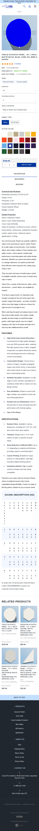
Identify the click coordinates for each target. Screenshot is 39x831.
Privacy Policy (19, 761)
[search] (24, 6)
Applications (19, 733)
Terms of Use (19, 757)
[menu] (35, 6)
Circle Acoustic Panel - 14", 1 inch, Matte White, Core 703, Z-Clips (10, 628)
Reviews (19, 184)
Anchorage (14, 122)
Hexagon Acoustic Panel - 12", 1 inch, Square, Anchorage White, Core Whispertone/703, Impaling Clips (10, 673)
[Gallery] (19, 32)
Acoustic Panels (19, 712)
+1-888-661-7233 (20, 786)
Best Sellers (19, 724)
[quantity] (5, 165)
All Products (19, 728)
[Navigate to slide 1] (19, 47)
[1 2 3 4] (19, 100)
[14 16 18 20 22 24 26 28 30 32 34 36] (19, 90)
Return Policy (19, 753)
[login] (30, 6)
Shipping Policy (20, 749)
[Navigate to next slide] (34, 33)
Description (19, 174)
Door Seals (19, 716)
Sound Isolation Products (19, 720)
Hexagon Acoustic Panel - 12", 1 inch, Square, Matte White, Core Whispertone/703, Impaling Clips (28, 630)
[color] (4, 134)
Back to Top (19, 697)
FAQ (19, 745)
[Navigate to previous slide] (5, 33)
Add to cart (27, 164)
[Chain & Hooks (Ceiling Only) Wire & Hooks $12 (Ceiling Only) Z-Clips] (19, 110)
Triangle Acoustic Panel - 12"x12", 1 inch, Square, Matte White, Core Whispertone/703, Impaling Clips (28, 672)
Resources (19, 179)
